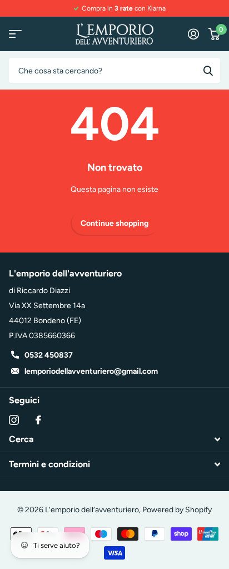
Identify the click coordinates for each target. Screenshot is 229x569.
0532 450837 (48, 355)
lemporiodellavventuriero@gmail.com (91, 371)
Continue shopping (114, 223)
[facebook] (38, 419)
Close (114, 439)
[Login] (193, 34)
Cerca (208, 70)
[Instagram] (14, 420)
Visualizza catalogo (15, 34)
